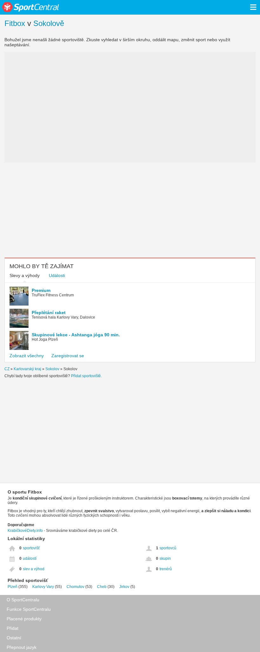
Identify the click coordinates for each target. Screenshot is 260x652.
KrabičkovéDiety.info (25, 530)
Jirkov (124, 586)
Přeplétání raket (49, 312)
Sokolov (52, 369)
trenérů (165, 569)
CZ (7, 369)
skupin (165, 558)
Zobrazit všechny (27, 355)
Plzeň (12, 586)
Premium (41, 290)
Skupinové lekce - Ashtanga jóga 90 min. (76, 334)
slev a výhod (33, 569)
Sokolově (48, 23)
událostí (29, 558)
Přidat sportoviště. (86, 376)
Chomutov (75, 586)
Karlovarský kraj (27, 369)
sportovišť (31, 548)
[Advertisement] (130, 210)
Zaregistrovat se (67, 355)
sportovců (167, 548)
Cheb (102, 586)
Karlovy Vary (43, 586)
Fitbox (14, 23)
